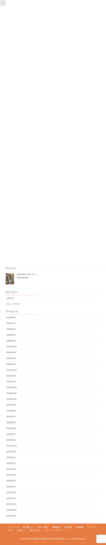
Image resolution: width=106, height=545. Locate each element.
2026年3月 (11, 341)
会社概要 (68, 527)
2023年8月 (11, 411)
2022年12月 (11, 446)
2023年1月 (11, 440)
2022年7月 (11, 463)
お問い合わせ (35, 530)
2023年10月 (11, 399)
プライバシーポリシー (54, 530)
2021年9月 (11, 516)
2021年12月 (11, 504)
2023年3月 (11, 434)
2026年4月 (11, 335)
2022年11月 (11, 451)
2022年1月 (11, 498)
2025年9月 (11, 358)
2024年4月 (11, 382)
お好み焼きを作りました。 (28, 274)
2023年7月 (11, 416)
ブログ (10, 530)
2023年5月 (11, 422)
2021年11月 (11, 510)
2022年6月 (11, 469)
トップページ (13, 527)
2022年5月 (11, 475)
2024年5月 (11, 376)
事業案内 (56, 527)
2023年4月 (11, 428)
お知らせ (10, 298)
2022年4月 (11, 481)
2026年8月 (11, 317)
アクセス (91, 527)
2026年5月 (11, 329)
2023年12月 (11, 387)
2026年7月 (11, 323)
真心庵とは (28, 527)
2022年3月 (11, 487)
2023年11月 (11, 393)
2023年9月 (11, 405)
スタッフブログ (13, 304)
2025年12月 (11, 346)
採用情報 (80, 527)
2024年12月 (11, 370)
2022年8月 (11, 457)
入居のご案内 (42, 527)
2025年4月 (11, 364)
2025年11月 (11, 352)
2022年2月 (11, 492)
